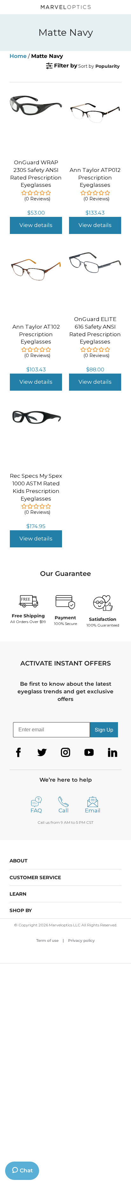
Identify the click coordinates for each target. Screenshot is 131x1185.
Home (18, 56)
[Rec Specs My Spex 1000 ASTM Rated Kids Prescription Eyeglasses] (36, 412)
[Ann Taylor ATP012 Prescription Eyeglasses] (95, 103)
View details (35, 225)
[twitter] (42, 752)
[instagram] (65, 752)
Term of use (47, 940)
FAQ (36, 810)
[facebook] (18, 752)
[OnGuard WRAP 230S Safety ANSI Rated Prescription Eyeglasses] (36, 99)
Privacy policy (81, 940)
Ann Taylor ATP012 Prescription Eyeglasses (95, 177)
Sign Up (104, 729)
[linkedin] (112, 752)
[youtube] (89, 752)
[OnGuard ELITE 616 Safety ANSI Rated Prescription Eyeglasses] (95, 256)
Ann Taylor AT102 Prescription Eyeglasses (36, 334)
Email (92, 810)
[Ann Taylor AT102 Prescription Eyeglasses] (36, 259)
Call (64, 810)
